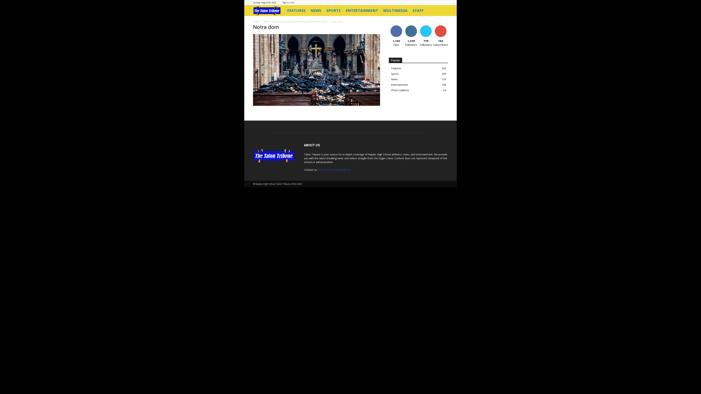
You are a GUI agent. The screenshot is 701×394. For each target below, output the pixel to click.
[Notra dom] (316, 104)
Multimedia (395, 10)
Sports (333, 10)
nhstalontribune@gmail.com (334, 169)
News (316, 10)
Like (396, 26)
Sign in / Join (288, 2)
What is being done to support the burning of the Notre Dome (295, 21)
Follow (411, 26)
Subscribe (440, 26)
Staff (418, 10)
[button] (443, 11)
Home (256, 21)
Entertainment (362, 10)
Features (296, 10)
